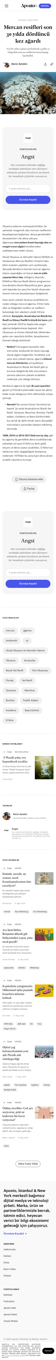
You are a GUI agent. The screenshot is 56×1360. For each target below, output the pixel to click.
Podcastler (9, 1301)
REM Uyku (8, 1024)
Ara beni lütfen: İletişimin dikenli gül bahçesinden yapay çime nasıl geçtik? (17, 936)
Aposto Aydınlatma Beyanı (15, 1355)
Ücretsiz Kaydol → (15, 1233)
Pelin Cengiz (7, 1077)
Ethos (6, 1263)
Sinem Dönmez (8, 959)
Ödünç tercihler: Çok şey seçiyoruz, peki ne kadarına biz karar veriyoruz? (17, 1114)
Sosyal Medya (11, 1321)
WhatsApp (34, 968)
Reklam (7, 1256)
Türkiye (47, 1085)
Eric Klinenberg (40, 912)
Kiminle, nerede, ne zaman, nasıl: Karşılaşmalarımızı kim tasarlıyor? (16, 880)
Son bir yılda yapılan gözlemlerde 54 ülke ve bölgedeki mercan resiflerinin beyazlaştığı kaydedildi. (28, 52)
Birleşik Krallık (10, 1090)
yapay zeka (8, 968)
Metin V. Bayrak (8, 1138)
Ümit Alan (6, 1016)
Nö (31, 1024)
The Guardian (20, 1085)
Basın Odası (10, 1269)
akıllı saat (21, 1024)
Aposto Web (10, 1308)
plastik (7, 1085)
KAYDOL (45, 6)
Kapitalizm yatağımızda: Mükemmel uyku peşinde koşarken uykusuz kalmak (17, 992)
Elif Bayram (7, 903)
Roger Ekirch (9, 1029)
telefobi (21, 968)
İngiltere (35, 1085)
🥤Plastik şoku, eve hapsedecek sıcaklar (15, 760)
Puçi (39, 1024)
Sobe (6, 1146)
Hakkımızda (10, 1250)
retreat (7, 912)
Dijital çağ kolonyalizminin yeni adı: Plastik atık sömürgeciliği (15, 1053)
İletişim (7, 1276)
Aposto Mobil (10, 1315)
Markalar (8, 1295)
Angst (28, 157)
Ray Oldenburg (21, 912)
